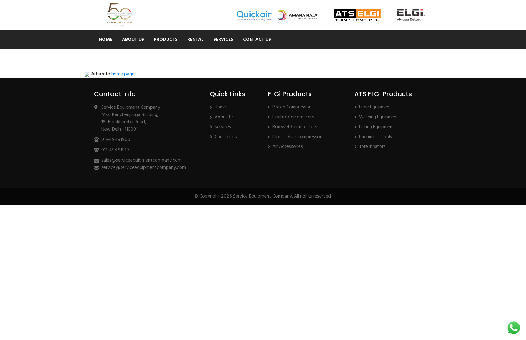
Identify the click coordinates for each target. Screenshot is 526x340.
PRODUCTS (165, 39)
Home (105, 39)
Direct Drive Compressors (298, 137)
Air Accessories (287, 146)
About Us (133, 39)
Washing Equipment (378, 117)
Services (223, 39)
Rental (195, 39)
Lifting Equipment (376, 127)
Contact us (226, 137)
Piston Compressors (292, 107)
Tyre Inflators (372, 146)
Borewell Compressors (294, 127)
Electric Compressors (293, 117)
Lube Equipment (375, 107)
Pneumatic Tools (375, 137)
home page (123, 74)
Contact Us (257, 39)
